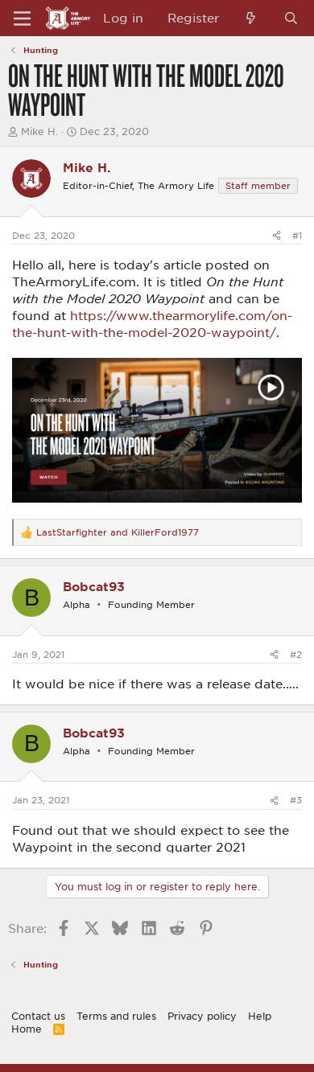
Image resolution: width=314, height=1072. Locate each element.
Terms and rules (116, 1015)
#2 (296, 654)
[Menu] (22, 18)
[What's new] (251, 18)
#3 (296, 800)
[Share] (276, 235)
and (117, 532)
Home (26, 1028)
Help (259, 1015)
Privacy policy (202, 1015)
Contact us (38, 1015)
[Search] (291, 18)
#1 (297, 235)
